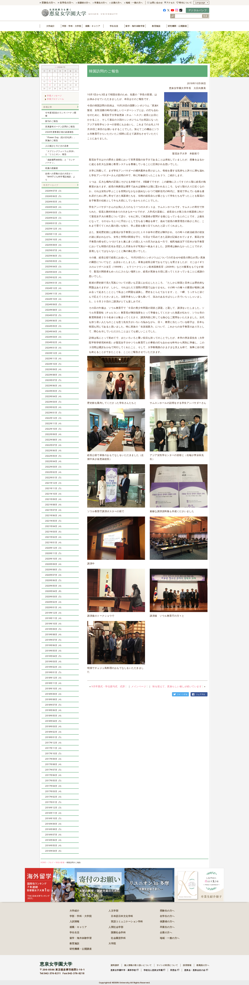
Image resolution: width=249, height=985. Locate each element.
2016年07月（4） (54, 834)
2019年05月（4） (54, 650)
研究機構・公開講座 (81, 948)
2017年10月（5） (54, 753)
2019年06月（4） (54, 645)
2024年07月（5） (54, 315)
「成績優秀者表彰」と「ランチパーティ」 (60, 161)
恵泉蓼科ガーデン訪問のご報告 (60, 126)
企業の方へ (116, 2)
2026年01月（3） (54, 223)
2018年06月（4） (54, 710)
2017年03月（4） (54, 791)
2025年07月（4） (54, 250)
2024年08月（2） (54, 309)
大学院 (112, 943)
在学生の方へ (67, 2)
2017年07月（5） (54, 769)
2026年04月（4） (54, 207)
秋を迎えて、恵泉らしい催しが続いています (177, 686)
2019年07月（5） (54, 639)
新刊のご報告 (51, 121)
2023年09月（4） (54, 369)
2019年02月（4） (54, 666)
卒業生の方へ (100, 2)
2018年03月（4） (54, 726)
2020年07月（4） (54, 574)
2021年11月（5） (54, 488)
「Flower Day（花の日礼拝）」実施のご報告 (60, 139)
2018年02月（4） (54, 731)
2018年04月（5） (54, 721)
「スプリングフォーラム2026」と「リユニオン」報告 (60, 153)
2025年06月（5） (54, 255)
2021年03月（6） (54, 531)
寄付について (185, 2)
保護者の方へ (84, 2)
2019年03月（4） (54, 661)
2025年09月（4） (54, 244)
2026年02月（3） (54, 217)
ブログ (51, 862)
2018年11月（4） (54, 683)
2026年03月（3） (54, 212)
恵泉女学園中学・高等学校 (123, 970)
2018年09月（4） (54, 694)
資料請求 (115, 965)
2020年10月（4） (54, 558)
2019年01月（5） (54, 672)
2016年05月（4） (54, 845)
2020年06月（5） (54, 580)
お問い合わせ (156, 2)
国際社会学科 (118, 932)
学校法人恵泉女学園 (153, 970)
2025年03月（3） (54, 272)
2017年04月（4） (54, 785)
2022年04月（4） (54, 461)
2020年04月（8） (54, 591)
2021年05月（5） (54, 520)
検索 (205, 16)
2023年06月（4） (54, 385)
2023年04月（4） (54, 396)
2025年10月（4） (54, 239)
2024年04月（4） (54, 331)
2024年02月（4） (54, 342)
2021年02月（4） (54, 537)
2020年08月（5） (54, 569)
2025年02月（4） (54, 277)
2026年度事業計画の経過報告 (59, 132)
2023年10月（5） (54, 363)
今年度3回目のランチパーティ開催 (60, 114)
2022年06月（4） (54, 450)
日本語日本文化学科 (122, 916)
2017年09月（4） (54, 758)
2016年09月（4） (54, 823)
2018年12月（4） (54, 677)
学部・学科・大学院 (71, 26)
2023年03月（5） (54, 401)
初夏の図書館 (51, 168)
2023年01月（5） (54, 412)
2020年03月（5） (54, 596)
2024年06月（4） (54, 320)
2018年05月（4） (54, 715)
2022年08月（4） (54, 439)
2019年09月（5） (54, 629)
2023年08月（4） (54, 374)
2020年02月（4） (54, 602)
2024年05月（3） (54, 326)
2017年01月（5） (54, 802)
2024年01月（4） (54, 347)
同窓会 (173, 970)
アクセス (170, 2)
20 (50, 85)
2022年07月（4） (54, 445)
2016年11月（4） (54, 813)
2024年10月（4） (54, 299)
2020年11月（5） (54, 553)
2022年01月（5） (54, 477)
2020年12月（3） (54, 547)
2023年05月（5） (54, 391)
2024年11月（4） (54, 293)
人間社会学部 (116, 927)
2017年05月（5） (54, 780)
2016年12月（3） (54, 807)
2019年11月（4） (54, 618)
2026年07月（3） (54, 190)
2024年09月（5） (54, 304)
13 (50, 81)
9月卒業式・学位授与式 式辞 (108, 686)
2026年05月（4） (54, 201)
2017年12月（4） (54, 742)
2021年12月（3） (54, 483)
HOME (43, 862)
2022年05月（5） (54, 455)
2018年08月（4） (54, 699)
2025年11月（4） (54, 234)
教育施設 (156, 26)
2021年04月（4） (54, 526)
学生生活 (114, 26)
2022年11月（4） (54, 423)
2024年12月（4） (54, 288)
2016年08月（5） (54, 829)
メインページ (138, 686)
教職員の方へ (202, 965)
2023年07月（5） (54, 380)
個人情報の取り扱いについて (138, 965)
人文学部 (113, 910)
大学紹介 (50, 26)
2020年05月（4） (54, 585)
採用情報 (187, 965)
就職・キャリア (92, 26)
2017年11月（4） (54, 748)
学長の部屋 (60, 862)
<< (56, 67)
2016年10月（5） (54, 818)
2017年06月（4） (54, 775)
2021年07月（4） (54, 510)
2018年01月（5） (54, 737)
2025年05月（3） (54, 261)
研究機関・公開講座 (177, 26)
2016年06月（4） (54, 840)
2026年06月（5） (54, 196)
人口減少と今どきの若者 (57, 145)
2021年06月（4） (54, 515)
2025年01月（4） (54, 282)
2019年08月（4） (54, 634)
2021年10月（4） (54, 493)
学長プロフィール (55, 99)
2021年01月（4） (54, 542)
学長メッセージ (54, 95)
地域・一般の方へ (134, 2)
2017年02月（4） (54, 796)
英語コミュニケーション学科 (127, 921)
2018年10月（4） (54, 688)
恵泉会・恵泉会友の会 (194, 970)
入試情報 (74, 921)
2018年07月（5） (54, 704)
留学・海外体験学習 (135, 26)
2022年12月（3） (54, 418)
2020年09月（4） (54, 564)
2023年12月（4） (54, 353)
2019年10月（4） (54, 623)
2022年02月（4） (54, 472)
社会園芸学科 (118, 938)
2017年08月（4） (54, 764)
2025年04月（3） (54, 266)
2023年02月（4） (54, 407)
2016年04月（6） (54, 850)
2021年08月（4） (54, 504)
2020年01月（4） (54, 607)
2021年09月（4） (54, 499)
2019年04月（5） (54, 656)
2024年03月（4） (54, 336)
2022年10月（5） (54, 428)
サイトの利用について (167, 965)
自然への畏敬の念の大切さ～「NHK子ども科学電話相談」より (60, 176)
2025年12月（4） (54, 228)
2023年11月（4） (54, 358)
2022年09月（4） (54, 434)
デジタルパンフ (197, 10)
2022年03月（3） (54, 466)
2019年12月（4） (54, 612)
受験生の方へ (48, 2)
